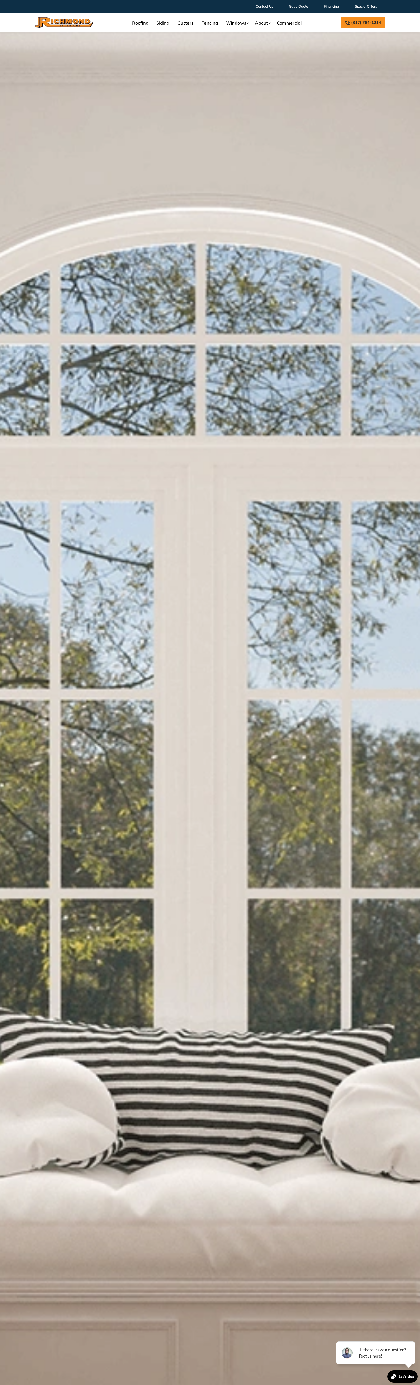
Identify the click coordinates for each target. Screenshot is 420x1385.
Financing (331, 6)
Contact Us (264, 6)
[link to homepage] (64, 22)
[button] (236, 23)
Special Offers (366, 6)
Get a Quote (298, 6)
